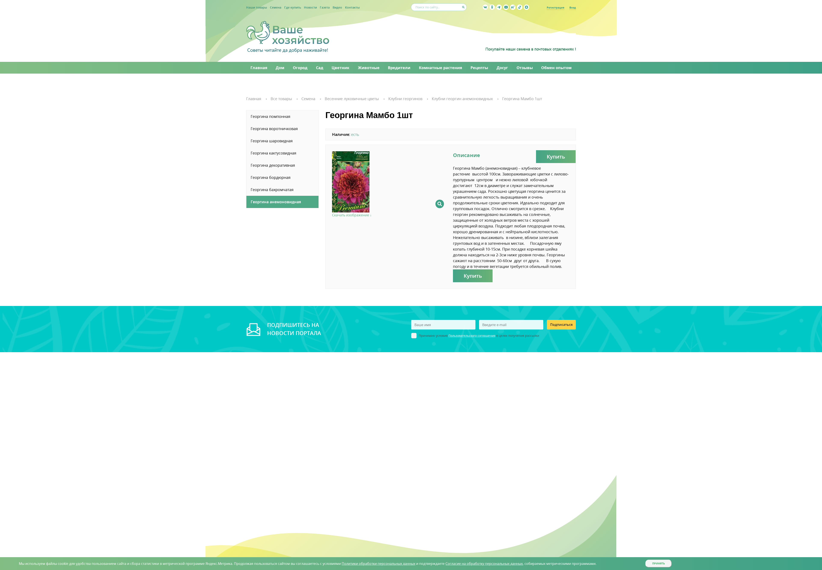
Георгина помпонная (270, 116)
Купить (556, 156)
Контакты (352, 7)
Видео (337, 7)
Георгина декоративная (273, 165)
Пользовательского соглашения (471, 336)
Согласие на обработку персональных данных (484, 563)
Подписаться (561, 324)
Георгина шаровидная (272, 140)
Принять (658, 563)
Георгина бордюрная (270, 177)
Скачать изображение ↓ (352, 215)
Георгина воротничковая (274, 128)
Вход (572, 7)
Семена (275, 7)
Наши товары (256, 7)
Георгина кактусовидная (273, 153)
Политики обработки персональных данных (378, 563)
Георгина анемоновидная (276, 201)
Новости (310, 7)
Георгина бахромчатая (272, 189)
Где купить (292, 7)
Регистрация (555, 7)
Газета (325, 7)
